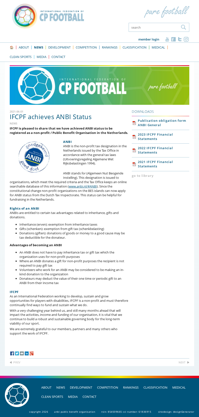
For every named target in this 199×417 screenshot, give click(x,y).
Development (81, 387)
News (60, 387)
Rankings (131, 387)
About (46, 387)
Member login (148, 39)
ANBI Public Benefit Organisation (74, 411)
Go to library (143, 175)
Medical (179, 387)
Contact (89, 396)
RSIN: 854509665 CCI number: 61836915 (126, 411)
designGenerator (183, 411)
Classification (155, 387)
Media (73, 396)
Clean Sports (52, 396)
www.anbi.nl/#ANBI (83, 186)
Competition (107, 387)
